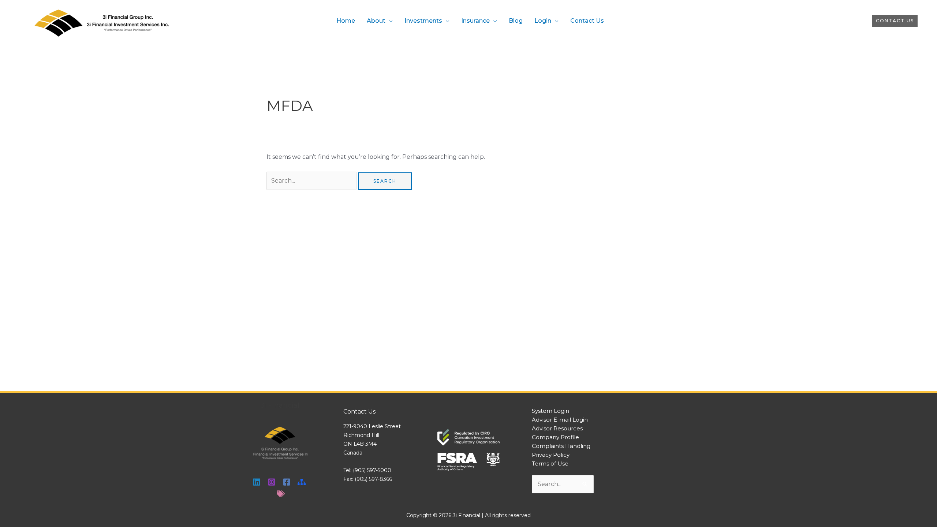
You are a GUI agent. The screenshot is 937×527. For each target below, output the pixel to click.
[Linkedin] (256, 482)
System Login (550, 410)
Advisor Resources (557, 428)
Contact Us (587, 20)
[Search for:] (312, 180)
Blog (516, 20)
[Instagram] (271, 482)
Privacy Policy (551, 454)
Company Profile (555, 437)
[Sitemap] (301, 482)
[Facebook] (286, 482)
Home (345, 20)
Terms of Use (550, 463)
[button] (895, 20)
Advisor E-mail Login (560, 419)
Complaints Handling (561, 445)
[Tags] (281, 494)
